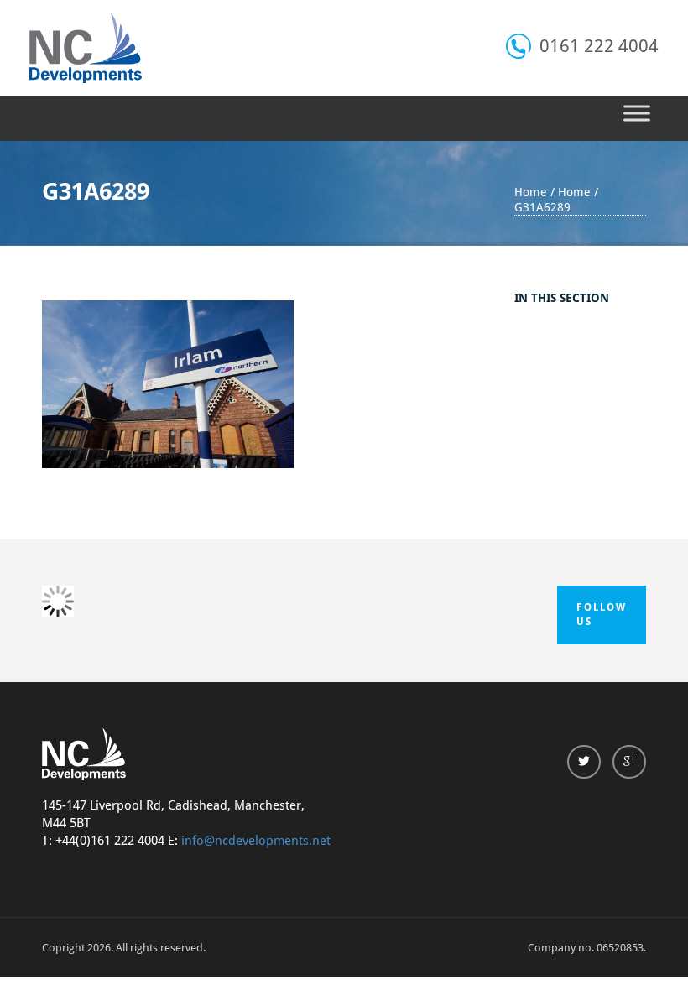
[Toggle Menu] (636, 113)
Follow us (601, 615)
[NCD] (85, 48)
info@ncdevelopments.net (256, 840)
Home (530, 192)
